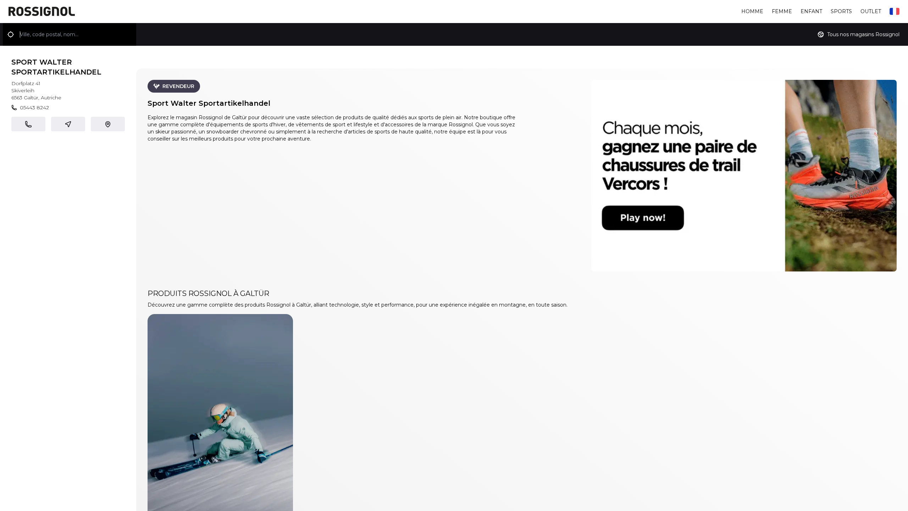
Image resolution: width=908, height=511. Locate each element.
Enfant (811, 11)
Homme (752, 11)
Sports (841, 11)
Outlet (870, 11)
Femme (782, 11)
